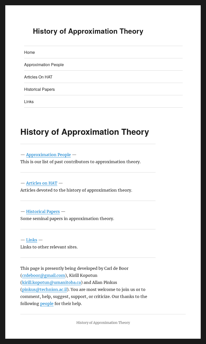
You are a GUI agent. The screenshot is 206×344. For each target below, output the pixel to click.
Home (29, 52)
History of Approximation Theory (88, 31)
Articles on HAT (41, 183)
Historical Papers (39, 89)
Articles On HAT (38, 77)
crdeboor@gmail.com (43, 275)
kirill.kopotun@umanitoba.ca (51, 282)
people (47, 303)
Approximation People (44, 64)
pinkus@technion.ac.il (44, 289)
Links (29, 101)
